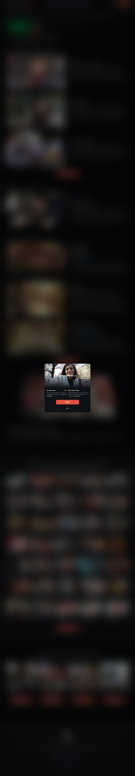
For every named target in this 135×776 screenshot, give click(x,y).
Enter (67, 402)
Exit (67, 408)
